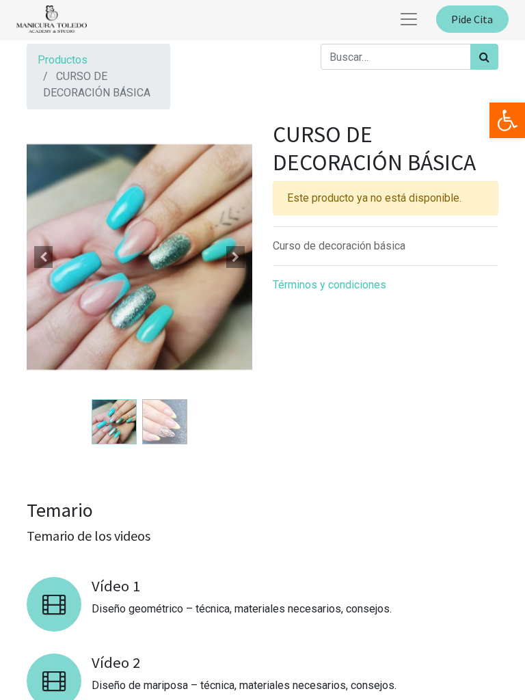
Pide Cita (472, 19)
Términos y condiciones (329, 284)
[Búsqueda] (484, 57)
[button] (44, 257)
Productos (63, 59)
